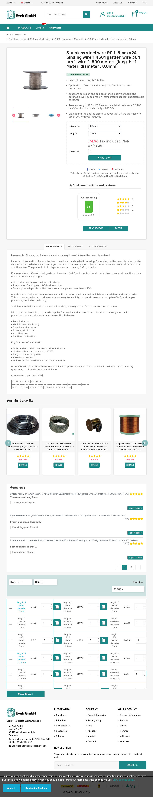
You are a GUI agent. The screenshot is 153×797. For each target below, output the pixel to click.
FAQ (144, 3)
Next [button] (145, 443)
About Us (117, 3)
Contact (132, 3)
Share (92, 169)
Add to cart (25, 694)
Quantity (74, 151)
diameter (75, 126)
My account (101, 3)
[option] (23, 441)
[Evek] (21, 14)
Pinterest (119, 169)
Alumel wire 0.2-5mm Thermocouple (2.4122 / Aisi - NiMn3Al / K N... (23, 446)
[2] (121, 199)
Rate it (118, 228)
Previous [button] (8, 443)
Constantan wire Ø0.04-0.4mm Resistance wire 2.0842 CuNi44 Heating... (94, 446)
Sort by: (138, 582)
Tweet (105, 169)
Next (138, 567)
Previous (117, 567)
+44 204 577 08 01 (52, 3)
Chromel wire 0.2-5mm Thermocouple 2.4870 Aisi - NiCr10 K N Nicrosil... (58, 446)
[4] (126, 199)
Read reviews (95, 228)
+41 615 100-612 (23, 742)
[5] (128, 199)
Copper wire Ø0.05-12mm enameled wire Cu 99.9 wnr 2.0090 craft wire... (130, 446)
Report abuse (135, 508)
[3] (123, 199)
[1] (118, 199)
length (73, 133)
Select (119, 589)
